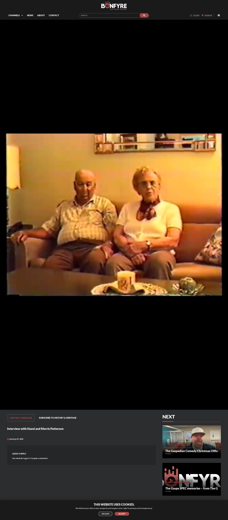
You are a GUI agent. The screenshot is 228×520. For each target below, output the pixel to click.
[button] (96, 418)
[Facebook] (219, 15)
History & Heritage (21, 418)
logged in (27, 458)
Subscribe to (57, 417)
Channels (14, 15)
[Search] (144, 15)
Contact (54, 15)
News (30, 15)
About (41, 15)
